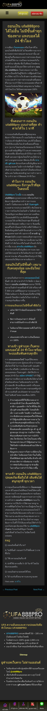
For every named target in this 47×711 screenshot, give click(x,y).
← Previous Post (10, 589)
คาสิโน (18, 581)
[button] (7, 13)
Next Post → (38, 589)
